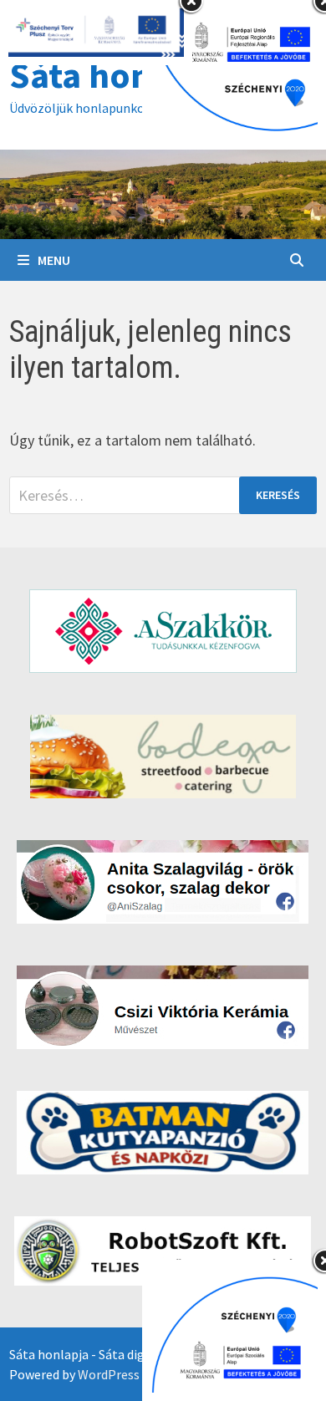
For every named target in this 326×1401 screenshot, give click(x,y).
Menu (54, 260)
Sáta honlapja (120, 75)
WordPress (109, 1374)
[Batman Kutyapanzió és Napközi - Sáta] (163, 1132)
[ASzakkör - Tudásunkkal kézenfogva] (163, 631)
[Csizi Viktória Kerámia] (163, 1007)
